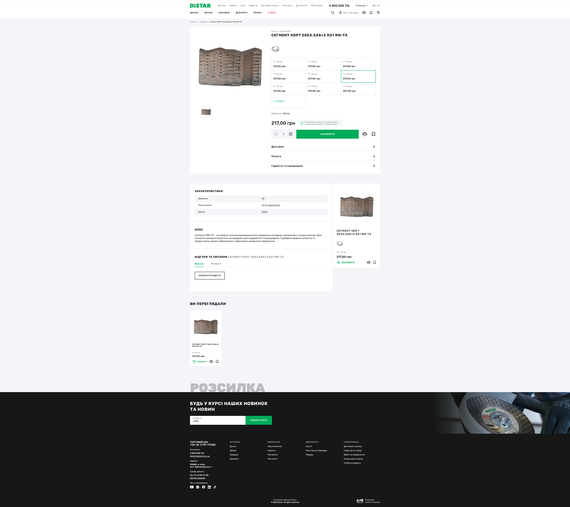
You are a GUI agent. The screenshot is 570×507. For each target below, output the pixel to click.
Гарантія (253, 5)
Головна (193, 22)
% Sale (272, 12)
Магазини (273, 454)
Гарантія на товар (353, 450)
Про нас (222, 5)
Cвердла (234, 454)
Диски (194, 12)
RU (378, 5)
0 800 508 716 (339, 5)
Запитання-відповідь (316, 450)
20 (263, 198)
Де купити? (301, 5)
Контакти (287, 5)
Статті (309, 446)
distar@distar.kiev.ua (200, 456)
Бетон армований (271, 205)
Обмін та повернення (354, 454)
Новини (233, 5)
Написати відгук (210, 275)
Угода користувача (353, 459)
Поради (309, 454)
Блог (243, 5)
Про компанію (275, 446)
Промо (257, 12)
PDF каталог (317, 5)
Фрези (208, 12)
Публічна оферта (352, 463)
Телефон (197, 418)
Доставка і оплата (270, 5)
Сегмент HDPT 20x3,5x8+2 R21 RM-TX (354, 232)
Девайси (241, 12)
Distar (264, 212)
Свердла (224, 12)
